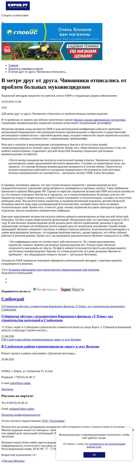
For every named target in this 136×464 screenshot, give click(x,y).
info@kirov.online (20, 383)
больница (14, 269)
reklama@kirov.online (21, 408)
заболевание (28, 269)
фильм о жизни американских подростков (99, 119)
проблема (93, 269)
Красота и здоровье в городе (25, 68)
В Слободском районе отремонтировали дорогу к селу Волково (50, 346)
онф (84, 269)
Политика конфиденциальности (20, 414)
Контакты (7, 389)
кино (39, 269)
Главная (13, 65)
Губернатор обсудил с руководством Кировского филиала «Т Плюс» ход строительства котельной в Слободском (57, 318)
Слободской (12, 299)
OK (94, 455)
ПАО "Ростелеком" (53, 420)
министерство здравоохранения (62, 269)
